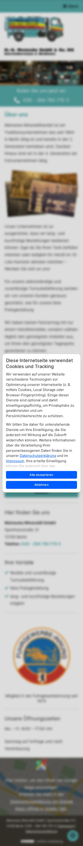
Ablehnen (41, 485)
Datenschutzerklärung (38, 455)
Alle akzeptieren (41, 475)
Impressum (15, 461)
